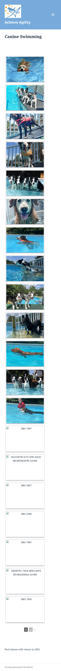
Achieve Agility (17, 22)
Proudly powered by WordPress (19, 667)
